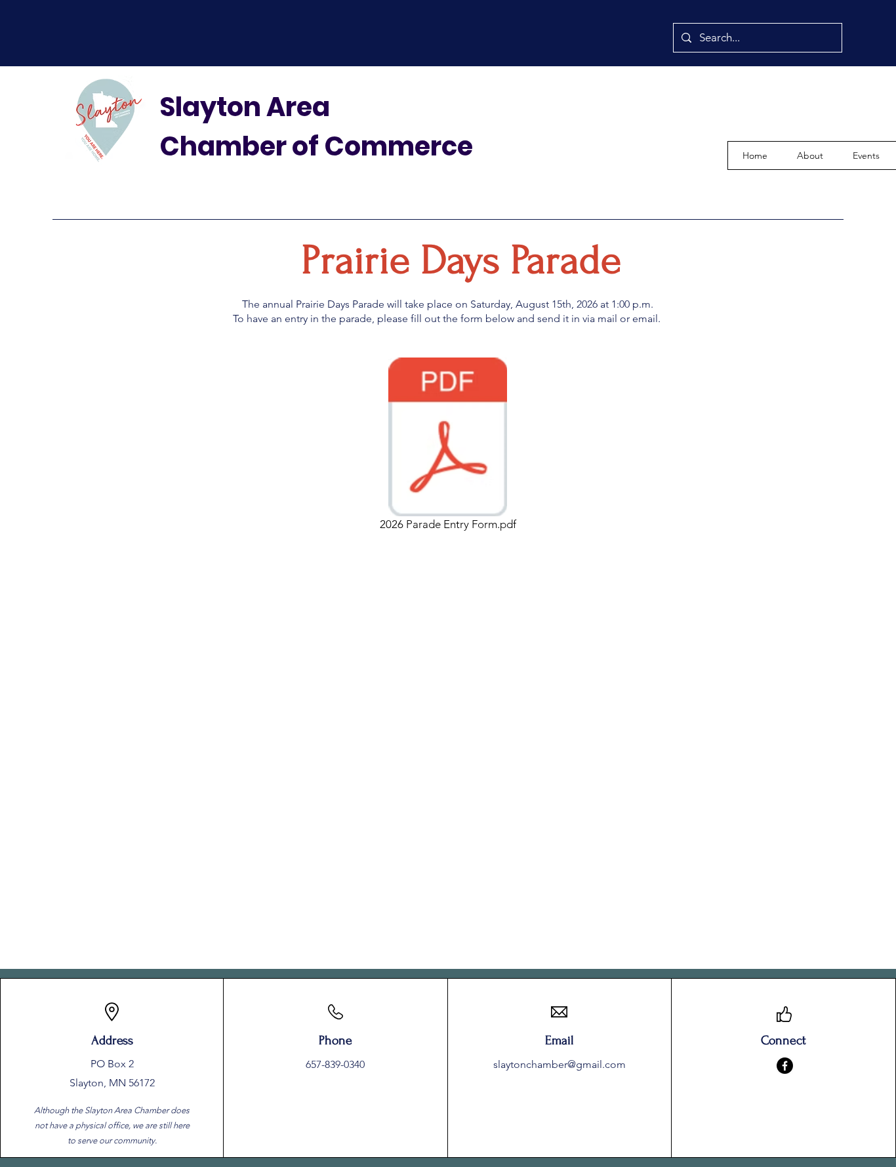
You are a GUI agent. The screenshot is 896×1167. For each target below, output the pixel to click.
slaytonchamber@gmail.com (559, 1064)
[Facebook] (785, 1065)
